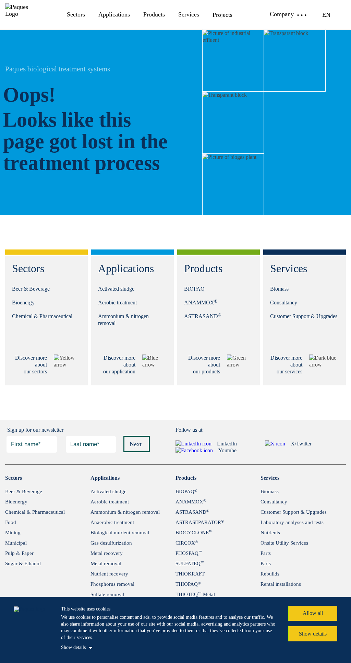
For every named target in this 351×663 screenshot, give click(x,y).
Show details (73, 647)
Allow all (313, 613)
